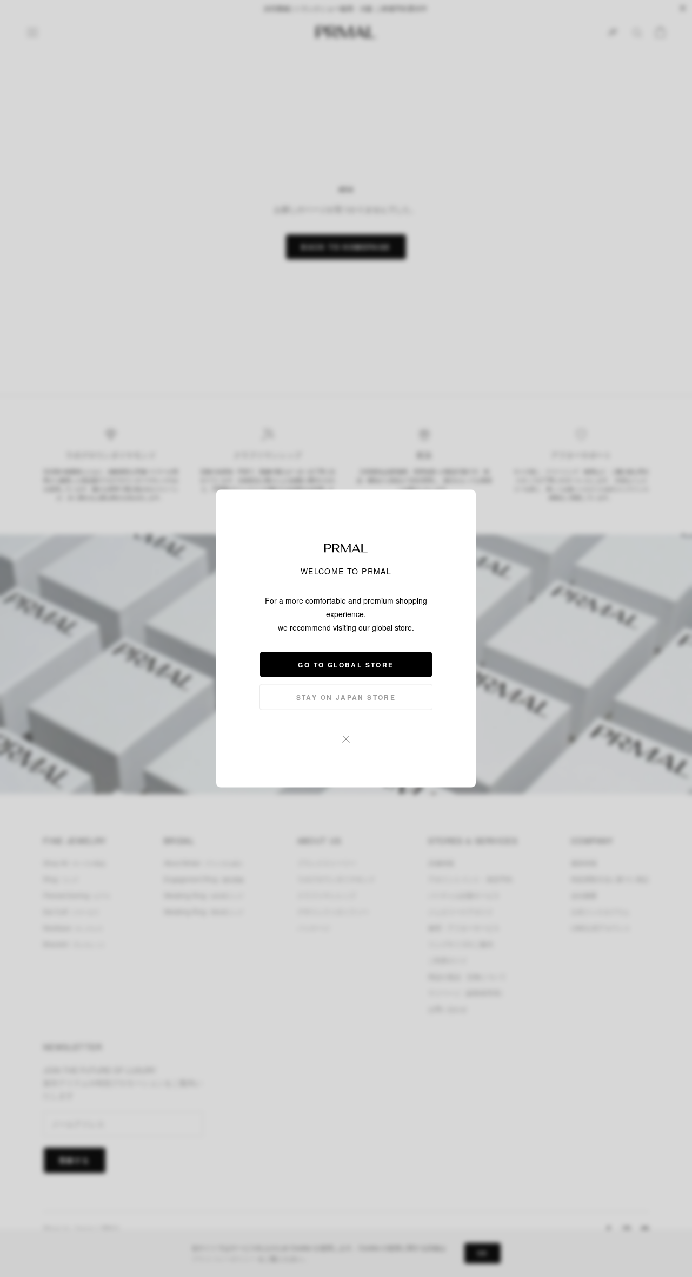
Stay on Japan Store (346, 697)
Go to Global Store (346, 665)
